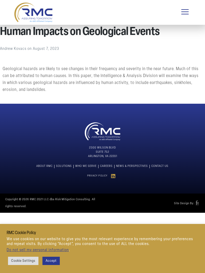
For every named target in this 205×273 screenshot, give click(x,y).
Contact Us (159, 166)
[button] (185, 12)
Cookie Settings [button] (23, 261)
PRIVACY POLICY (97, 176)
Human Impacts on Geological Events (80, 32)
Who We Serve (86, 166)
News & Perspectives (132, 166)
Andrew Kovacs (13, 49)
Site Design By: (184, 203)
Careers (106, 166)
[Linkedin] (113, 175)
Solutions (64, 166)
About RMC (44, 166)
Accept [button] (51, 261)
